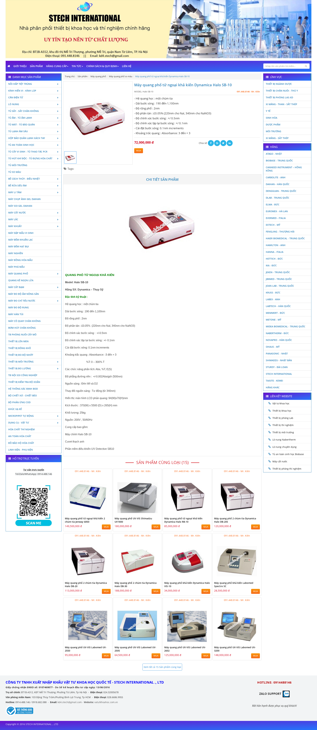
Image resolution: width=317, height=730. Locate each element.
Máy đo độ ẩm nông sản (23, 293)
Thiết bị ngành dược (279, 83)
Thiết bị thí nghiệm (283, 425)
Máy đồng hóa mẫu (20, 260)
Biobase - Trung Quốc (279, 160)
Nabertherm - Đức (277, 333)
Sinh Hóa (271, 117)
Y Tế (268, 111)
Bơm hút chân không (22, 327)
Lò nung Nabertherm (284, 439)
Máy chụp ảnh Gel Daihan (24, 199)
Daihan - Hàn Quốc (277, 184)
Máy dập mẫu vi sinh (21, 232)
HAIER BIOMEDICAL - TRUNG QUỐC (285, 238)
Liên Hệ (126, 66)
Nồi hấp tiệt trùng (20, 83)
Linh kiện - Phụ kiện (20, 449)
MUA (138, 150)
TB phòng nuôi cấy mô (22, 334)
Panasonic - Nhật (277, 353)
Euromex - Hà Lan (277, 211)
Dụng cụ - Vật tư (18, 422)
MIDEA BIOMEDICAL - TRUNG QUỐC (285, 326)
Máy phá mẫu (16, 266)
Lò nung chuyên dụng (284, 446)
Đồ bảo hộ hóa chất (21, 442)
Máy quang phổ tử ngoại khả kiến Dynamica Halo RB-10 (183, 520)
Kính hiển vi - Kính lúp (22, 90)
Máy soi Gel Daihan (20, 205)
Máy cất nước (17, 212)
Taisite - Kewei (274, 380)
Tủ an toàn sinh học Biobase (288, 454)
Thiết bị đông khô (19, 348)
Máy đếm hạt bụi (18, 246)
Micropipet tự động (21, 415)
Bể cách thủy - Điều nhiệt (24, 178)
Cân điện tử (15, 97)
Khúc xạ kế (15, 409)
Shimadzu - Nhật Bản (279, 360)
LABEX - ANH (273, 299)
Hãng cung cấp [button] (56, 66)
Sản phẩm (36, 66)
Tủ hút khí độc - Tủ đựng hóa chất (30, 158)
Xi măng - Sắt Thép (277, 138)
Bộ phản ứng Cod (19, 402)
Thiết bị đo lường (19, 368)
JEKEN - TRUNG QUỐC (278, 272)
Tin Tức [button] (76, 66)
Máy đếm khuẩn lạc (20, 239)
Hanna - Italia (274, 251)
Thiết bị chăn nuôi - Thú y (282, 90)
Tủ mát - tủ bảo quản (21, 124)
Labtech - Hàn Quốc (278, 306)
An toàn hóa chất (19, 436)
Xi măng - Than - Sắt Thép (281, 104)
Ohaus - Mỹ (273, 346)
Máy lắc (13, 219)
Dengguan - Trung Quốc (281, 190)
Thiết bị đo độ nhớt (20, 354)
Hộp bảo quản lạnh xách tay (26, 138)
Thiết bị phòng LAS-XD (279, 97)
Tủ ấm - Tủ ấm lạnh (20, 117)
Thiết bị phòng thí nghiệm (286, 468)
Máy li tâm (14, 192)
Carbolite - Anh (275, 177)
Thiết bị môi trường (21, 361)
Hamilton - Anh (275, 245)
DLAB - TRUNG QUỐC (277, 197)
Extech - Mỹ (273, 224)
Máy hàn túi (15, 314)
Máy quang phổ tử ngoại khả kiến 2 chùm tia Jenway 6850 (85, 520)
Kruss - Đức (273, 292)
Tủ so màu (14, 171)
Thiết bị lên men (18, 341)
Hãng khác (273, 387)
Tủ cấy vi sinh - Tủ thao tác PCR (27, 151)
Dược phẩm (273, 124)
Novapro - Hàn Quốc (279, 340)
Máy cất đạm (16, 287)
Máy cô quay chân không (24, 321)
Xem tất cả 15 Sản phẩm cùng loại (162, 667)
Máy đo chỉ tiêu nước (21, 300)
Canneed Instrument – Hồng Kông (284, 169)
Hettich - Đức (274, 258)
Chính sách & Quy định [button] (101, 66)
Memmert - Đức (275, 312)
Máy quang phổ (18, 273)
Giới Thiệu (20, 66)
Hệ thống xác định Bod (23, 388)
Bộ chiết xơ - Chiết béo (22, 395)
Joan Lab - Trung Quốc (280, 285)
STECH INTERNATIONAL (279, 373)
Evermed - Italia (276, 218)
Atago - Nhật (274, 153)
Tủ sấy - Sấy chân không (23, 111)
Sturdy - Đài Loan (277, 367)
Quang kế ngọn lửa (20, 280)
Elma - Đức (272, 204)
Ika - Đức (271, 265)
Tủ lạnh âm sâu (18, 131)
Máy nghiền (15, 253)
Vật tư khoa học (280, 403)
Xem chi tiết (103, 513)
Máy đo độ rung (18, 307)
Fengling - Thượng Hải (280, 231)
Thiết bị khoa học (281, 410)
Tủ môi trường (17, 165)
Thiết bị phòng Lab (282, 418)
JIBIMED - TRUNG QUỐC (279, 279)
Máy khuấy (15, 226)
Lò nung (13, 104)
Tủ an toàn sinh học (21, 144)
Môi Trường (273, 131)
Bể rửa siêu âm (17, 185)
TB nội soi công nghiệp (22, 375)
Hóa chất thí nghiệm (21, 429)
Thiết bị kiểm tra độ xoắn (24, 382)
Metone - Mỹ (273, 319)
